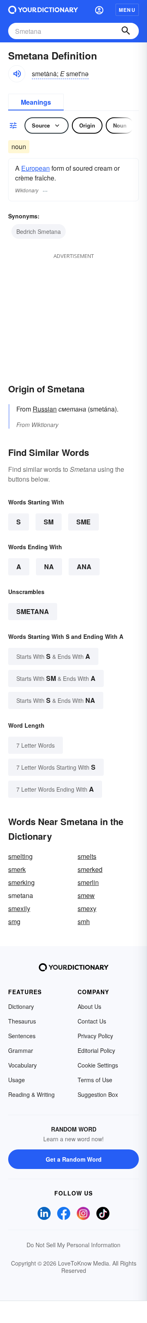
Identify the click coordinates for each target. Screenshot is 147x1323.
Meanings (36, 102)
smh (84, 921)
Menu (127, 9)
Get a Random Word (74, 1159)
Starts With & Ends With (53, 656)
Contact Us (92, 1021)
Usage (16, 1080)
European (35, 168)
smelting (20, 856)
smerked (90, 869)
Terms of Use (95, 1080)
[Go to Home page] (43, 10)
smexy (87, 908)
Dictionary (21, 1006)
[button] (99, 9)
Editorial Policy (96, 1050)
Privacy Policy (95, 1036)
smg (14, 921)
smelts (87, 856)
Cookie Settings (98, 1065)
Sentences (22, 1036)
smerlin (88, 882)
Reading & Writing (31, 1094)
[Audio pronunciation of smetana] (16, 73)
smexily (19, 908)
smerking (21, 882)
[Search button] (126, 31)
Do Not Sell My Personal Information (73, 1245)
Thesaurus (22, 1021)
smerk (17, 869)
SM (48, 521)
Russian (45, 409)
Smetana (32, 611)
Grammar (20, 1050)
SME (83, 521)
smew (86, 895)
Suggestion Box (98, 1094)
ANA (84, 566)
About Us (89, 1006)
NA (49, 566)
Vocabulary (22, 1065)
